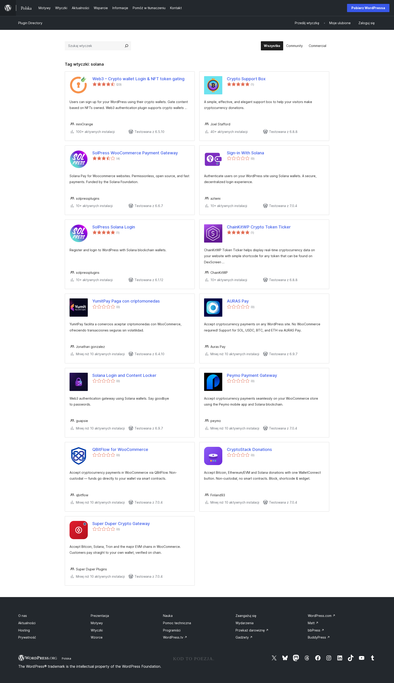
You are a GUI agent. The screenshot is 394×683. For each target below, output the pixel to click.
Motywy (97, 623)
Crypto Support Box (246, 78)
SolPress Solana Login (113, 227)
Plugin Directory (30, 23)
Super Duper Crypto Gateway (121, 523)
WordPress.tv (175, 637)
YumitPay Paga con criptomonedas (126, 301)
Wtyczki (97, 630)
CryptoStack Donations (249, 449)
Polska (66, 658)
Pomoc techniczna (177, 623)
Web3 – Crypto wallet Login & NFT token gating (138, 78)
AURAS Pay (238, 301)
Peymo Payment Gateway (252, 375)
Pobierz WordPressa (368, 8)
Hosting (24, 630)
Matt (313, 623)
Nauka (168, 616)
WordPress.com (321, 616)
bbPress (316, 630)
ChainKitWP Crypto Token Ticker (259, 227)
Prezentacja (100, 616)
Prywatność (27, 637)
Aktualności (27, 623)
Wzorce (97, 637)
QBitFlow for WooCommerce (120, 449)
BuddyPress (319, 637)
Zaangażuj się (246, 616)
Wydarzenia (245, 623)
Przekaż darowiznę (252, 630)
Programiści (172, 630)
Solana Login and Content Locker (124, 375)
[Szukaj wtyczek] (126, 45)
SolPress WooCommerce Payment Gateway (135, 152)
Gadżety (244, 637)
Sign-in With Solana (245, 152)
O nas (22, 616)
